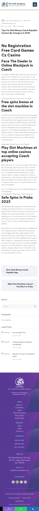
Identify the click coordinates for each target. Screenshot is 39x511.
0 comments (20, 26)
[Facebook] (13, 482)
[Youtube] (21, 482)
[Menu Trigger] (35, 4)
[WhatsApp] (21, 509)
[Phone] (33, 509)
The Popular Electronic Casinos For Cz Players (16, 98)
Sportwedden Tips (18, 332)
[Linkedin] (25, 482)
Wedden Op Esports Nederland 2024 (23, 355)
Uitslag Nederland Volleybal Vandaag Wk (22, 343)
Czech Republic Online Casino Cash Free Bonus (17, 194)
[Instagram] (17, 482)
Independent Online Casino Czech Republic (15, 144)
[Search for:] (19, 306)
